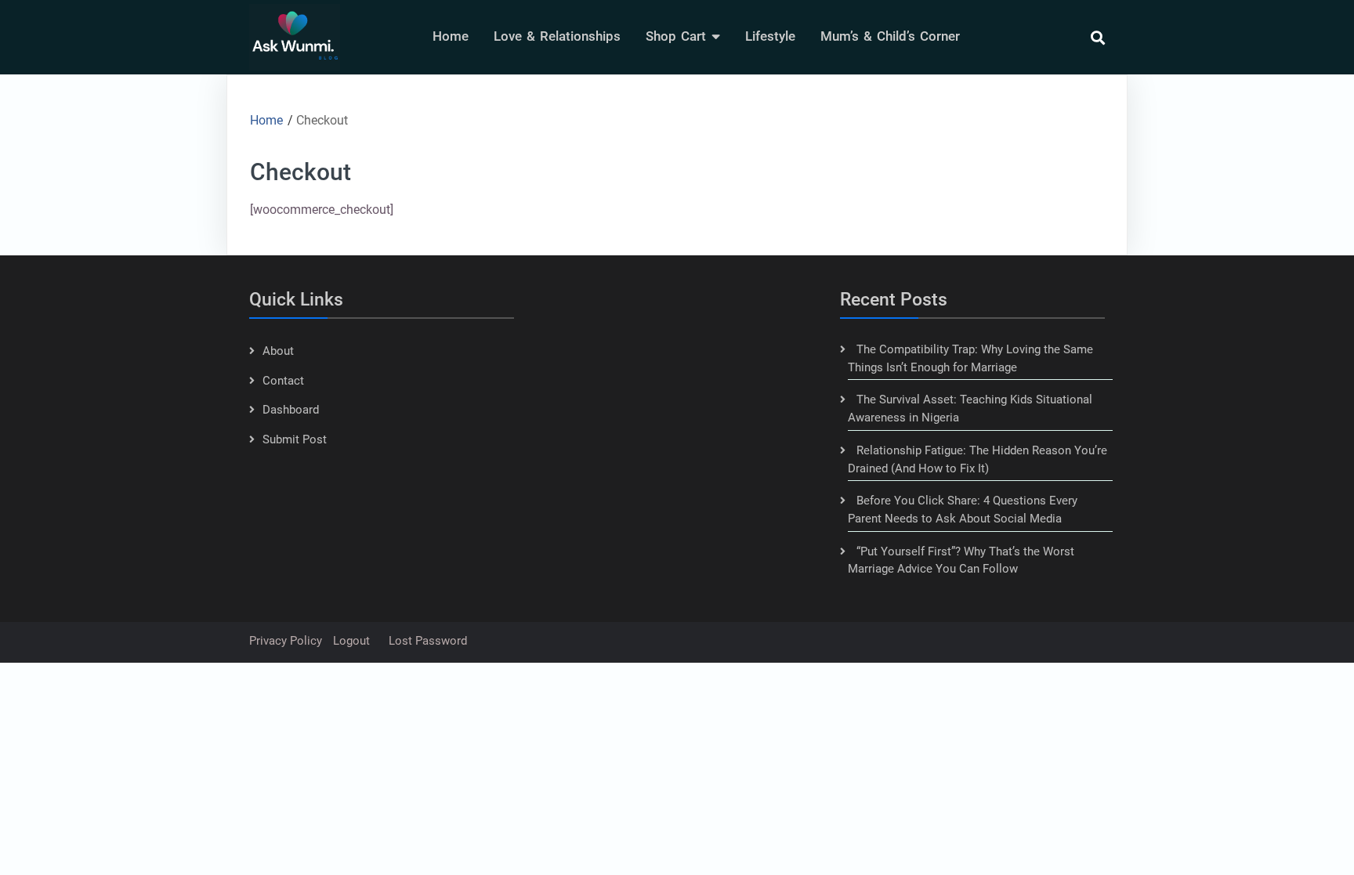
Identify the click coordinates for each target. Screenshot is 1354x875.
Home (451, 36)
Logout (351, 641)
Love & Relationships (557, 36)
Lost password (428, 641)
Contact (283, 381)
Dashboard (290, 410)
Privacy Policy (285, 641)
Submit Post (294, 439)
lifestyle (770, 36)
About (278, 351)
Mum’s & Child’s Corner (890, 36)
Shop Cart (676, 36)
